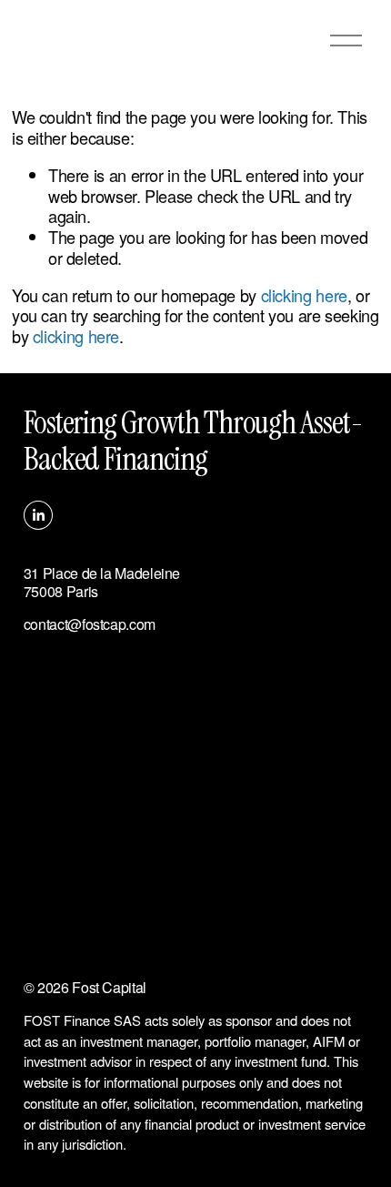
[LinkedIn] (38, 515)
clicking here (304, 295)
